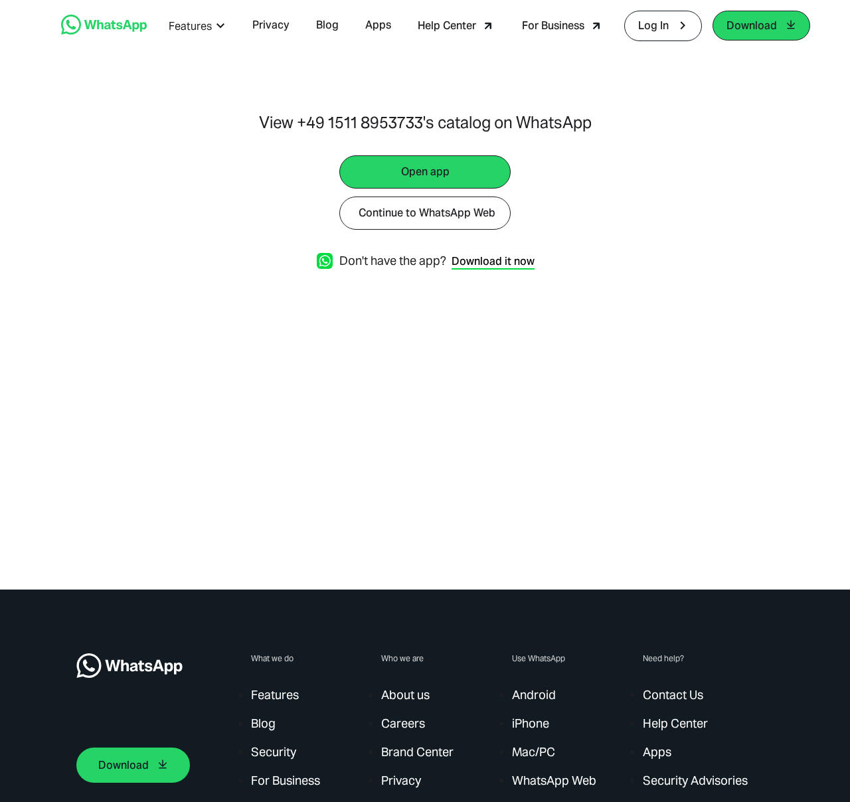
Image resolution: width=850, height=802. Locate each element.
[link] (103, 31)
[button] (197, 26)
